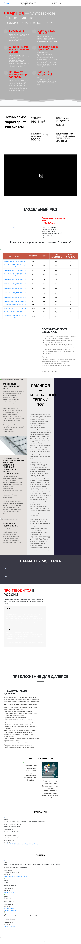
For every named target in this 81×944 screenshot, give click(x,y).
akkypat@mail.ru (9, 892)
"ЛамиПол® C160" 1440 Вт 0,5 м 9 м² (14, 312)
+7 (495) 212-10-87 (26, 4)
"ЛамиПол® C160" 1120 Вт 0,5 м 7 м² (15, 305)
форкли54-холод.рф (10, 926)
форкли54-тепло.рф (10, 910)
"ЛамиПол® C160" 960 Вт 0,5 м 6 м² (15, 301)
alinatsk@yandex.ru (9, 908)
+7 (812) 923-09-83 (21, 876)
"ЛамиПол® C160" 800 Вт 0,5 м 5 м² (15, 297)
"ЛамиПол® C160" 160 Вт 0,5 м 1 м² (15, 261)
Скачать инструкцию (49, 371)
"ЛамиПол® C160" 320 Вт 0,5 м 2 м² (15, 270)
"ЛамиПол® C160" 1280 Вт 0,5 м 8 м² (14, 308)
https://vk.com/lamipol (32, 844)
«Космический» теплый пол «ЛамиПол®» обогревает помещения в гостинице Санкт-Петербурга (31, 773)
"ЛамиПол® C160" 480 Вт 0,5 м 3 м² (15, 279)
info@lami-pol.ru (57, 4)
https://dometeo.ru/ (9, 876)
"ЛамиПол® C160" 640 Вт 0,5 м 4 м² (15, 288)
